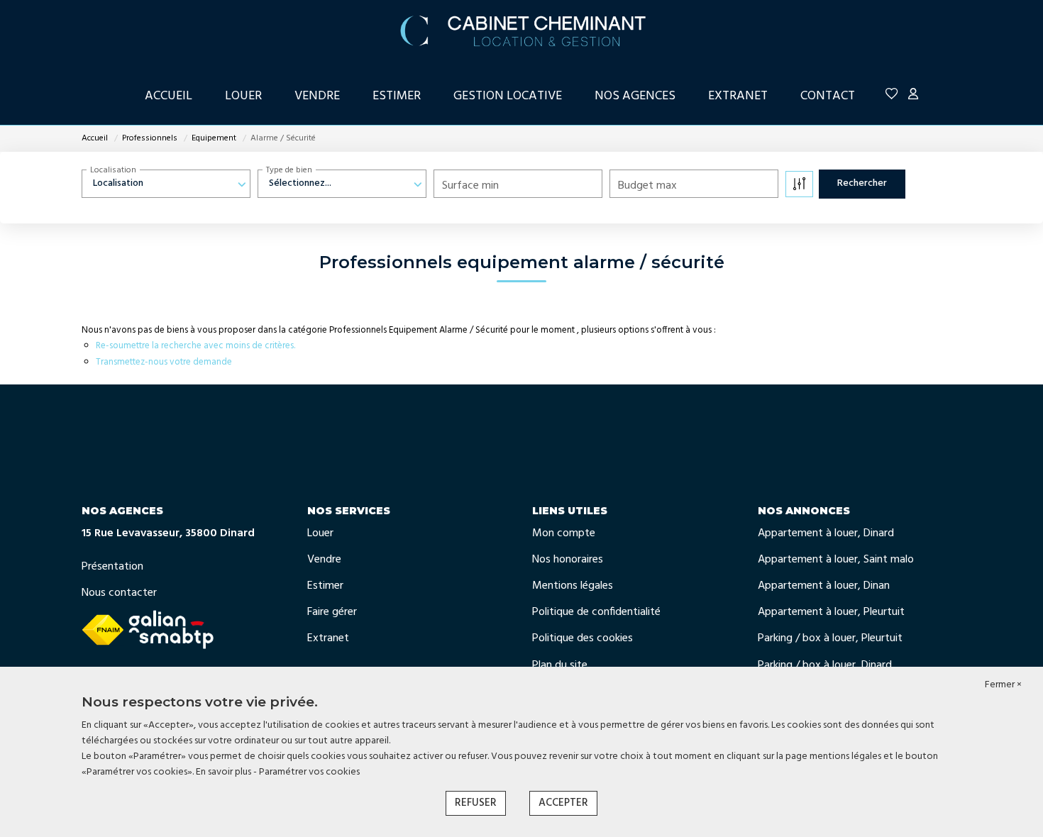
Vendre (317, 96)
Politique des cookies (582, 638)
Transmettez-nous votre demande (164, 362)
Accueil (168, 96)
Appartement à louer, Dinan (824, 586)
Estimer (396, 96)
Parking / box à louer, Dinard (825, 665)
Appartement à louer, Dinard (826, 533)
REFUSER (476, 802)
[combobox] (166, 183)
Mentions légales (572, 586)
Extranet (738, 96)
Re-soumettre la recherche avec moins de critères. (195, 345)
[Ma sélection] (891, 96)
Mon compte (563, 533)
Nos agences (635, 96)
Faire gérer (332, 612)
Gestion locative (507, 96)
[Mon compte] (913, 96)
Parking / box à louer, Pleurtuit (830, 638)
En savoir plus (224, 772)
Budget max (647, 186)
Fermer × (1003, 685)
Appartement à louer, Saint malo (836, 559)
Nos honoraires (567, 559)
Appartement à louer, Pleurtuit (831, 612)
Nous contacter (119, 593)
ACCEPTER (563, 802)
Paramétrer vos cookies (309, 772)
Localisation (113, 170)
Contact (827, 96)
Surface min (470, 186)
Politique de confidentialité (596, 612)
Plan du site (559, 665)
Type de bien (289, 170)
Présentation (112, 567)
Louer (243, 96)
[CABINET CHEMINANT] (521, 28)
